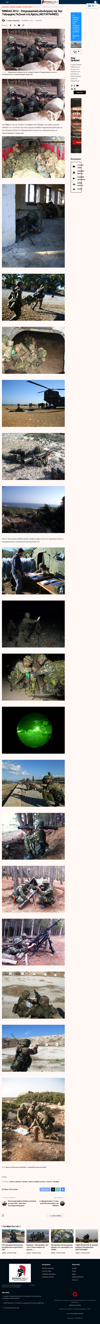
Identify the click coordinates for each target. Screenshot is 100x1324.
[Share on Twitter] (15, 25)
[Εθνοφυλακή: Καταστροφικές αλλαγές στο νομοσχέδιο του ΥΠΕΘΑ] (62, 1236)
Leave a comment (56, 1215)
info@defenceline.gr (77, 1313)
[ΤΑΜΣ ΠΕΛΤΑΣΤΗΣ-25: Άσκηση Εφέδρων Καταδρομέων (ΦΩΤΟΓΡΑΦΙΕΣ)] (86, 1236)
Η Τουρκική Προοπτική (11, 1308)
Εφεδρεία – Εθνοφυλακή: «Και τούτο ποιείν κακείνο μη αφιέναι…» (37, 1247)
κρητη (31, 1181)
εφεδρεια (18, 1181)
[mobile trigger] (3, 2)
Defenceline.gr (16, 1285)
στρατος (49, 1181)
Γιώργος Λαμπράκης (13, 20)
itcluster (17, 1287)
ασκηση (11, 1181)
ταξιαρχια (56, 1181)
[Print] (63, 1189)
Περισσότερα (80, 142)
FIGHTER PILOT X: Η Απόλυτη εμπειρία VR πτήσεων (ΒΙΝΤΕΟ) (24, 1303)
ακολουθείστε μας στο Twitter (37, 1167)
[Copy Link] (23, 25)
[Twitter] (74, 85)
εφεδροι (25, 1181)
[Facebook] (72, 85)
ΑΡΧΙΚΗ (4, 1253)
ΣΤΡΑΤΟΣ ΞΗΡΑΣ (11, 1253)
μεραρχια (36, 1181)
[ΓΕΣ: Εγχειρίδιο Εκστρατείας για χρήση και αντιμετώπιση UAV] (13, 1236)
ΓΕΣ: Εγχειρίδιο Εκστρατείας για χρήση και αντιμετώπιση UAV (12, 1247)
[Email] (19, 25)
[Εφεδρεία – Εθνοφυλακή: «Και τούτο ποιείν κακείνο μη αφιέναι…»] (37, 1236)
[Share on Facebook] (10, 25)
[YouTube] (77, 85)
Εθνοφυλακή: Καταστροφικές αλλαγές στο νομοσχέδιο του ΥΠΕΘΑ (62, 1247)
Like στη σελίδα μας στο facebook (16, 1167)
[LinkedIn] (72, 89)
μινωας (42, 1181)
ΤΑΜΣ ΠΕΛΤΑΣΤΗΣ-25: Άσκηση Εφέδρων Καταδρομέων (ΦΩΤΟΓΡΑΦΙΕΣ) (86, 1247)
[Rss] (74, 89)
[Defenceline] (50, 2)
